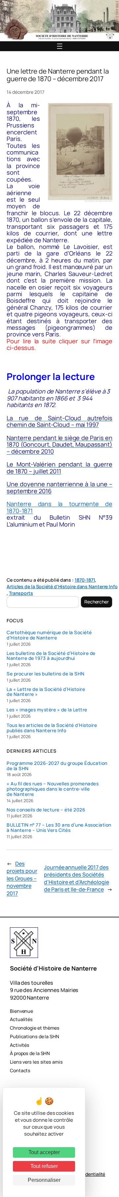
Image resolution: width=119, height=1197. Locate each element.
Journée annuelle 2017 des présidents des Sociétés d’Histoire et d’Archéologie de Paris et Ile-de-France (76, 878)
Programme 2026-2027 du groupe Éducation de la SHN (57, 766)
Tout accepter (44, 1152)
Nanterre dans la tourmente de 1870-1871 (59, 507)
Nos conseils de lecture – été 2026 (46, 809)
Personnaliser (44, 1180)
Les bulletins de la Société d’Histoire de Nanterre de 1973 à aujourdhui (51, 656)
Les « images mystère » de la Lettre (47, 709)
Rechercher (96, 601)
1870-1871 (85, 580)
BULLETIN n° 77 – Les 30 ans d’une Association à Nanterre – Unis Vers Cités (59, 827)
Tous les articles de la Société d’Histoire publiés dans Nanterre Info (52, 728)
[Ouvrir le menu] (59, 46)
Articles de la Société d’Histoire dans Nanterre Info (62, 586)
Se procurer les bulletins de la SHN (46, 673)
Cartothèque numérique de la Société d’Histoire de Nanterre (49, 635)
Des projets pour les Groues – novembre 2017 (22, 878)
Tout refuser (44, 1166)
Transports (21, 593)
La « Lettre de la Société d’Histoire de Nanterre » (46, 692)
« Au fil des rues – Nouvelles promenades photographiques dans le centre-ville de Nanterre (53, 789)
